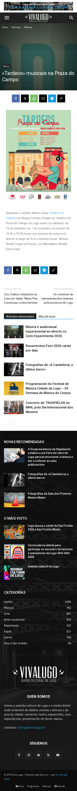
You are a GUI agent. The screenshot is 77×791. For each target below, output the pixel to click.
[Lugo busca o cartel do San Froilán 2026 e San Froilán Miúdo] (14, 532)
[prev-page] (6, 422)
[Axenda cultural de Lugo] (14, 572)
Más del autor (47, 316)
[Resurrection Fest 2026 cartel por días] (14, 350)
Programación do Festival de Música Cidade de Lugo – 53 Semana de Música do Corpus (48, 388)
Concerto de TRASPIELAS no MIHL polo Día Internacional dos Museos (49, 407)
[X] (25, 98)
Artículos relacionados (20, 316)
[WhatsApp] (34, 98)
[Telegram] (52, 98)
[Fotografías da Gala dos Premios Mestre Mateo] (14, 500)
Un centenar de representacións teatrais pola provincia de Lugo (57, 298)
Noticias (16, 27)
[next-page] (12, 422)
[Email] (43, 98)
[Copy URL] (61, 98)
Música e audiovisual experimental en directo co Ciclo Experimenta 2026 (46, 331)
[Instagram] (29, 755)
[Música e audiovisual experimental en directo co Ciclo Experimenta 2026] (14, 331)
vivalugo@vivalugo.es (31, 727)
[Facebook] (16, 98)
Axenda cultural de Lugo (43, 566)
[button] (6, 17)
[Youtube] (58, 755)
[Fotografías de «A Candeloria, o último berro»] (14, 369)
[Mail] (38, 755)
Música (28, 27)
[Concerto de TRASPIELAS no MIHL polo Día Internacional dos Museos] (14, 407)
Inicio (5, 27)
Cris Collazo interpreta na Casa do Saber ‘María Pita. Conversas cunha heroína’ (21, 298)
